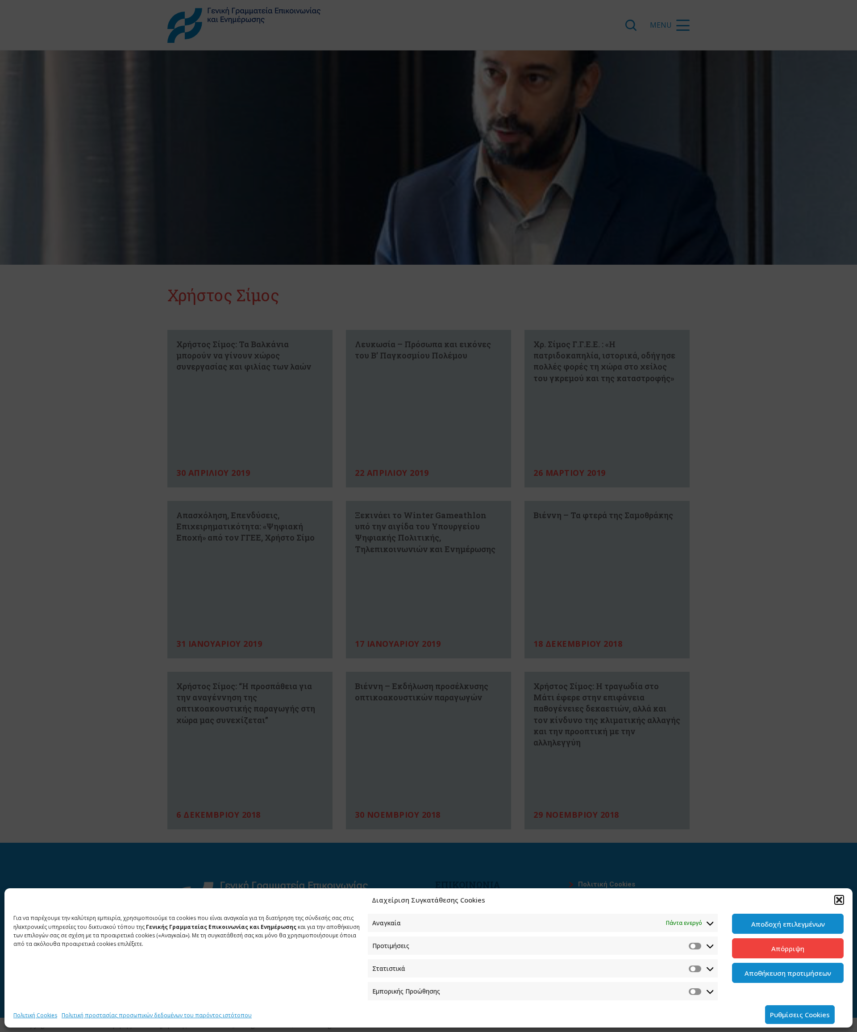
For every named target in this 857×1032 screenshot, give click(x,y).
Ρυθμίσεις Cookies (800, 1014)
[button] (839, 899)
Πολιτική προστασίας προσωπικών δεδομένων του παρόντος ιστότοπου (157, 1015)
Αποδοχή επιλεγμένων (788, 924)
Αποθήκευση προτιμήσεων (788, 973)
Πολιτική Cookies (35, 1015)
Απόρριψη (787, 948)
